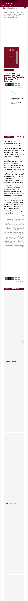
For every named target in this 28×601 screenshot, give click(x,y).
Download (21, 87)
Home (5, 12)
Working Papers (19, 12)
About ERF (4, 5)
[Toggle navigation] (25, 8)
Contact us (10, 5)
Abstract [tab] (8, 136)
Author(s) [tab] (19, 136)
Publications (11, 12)
